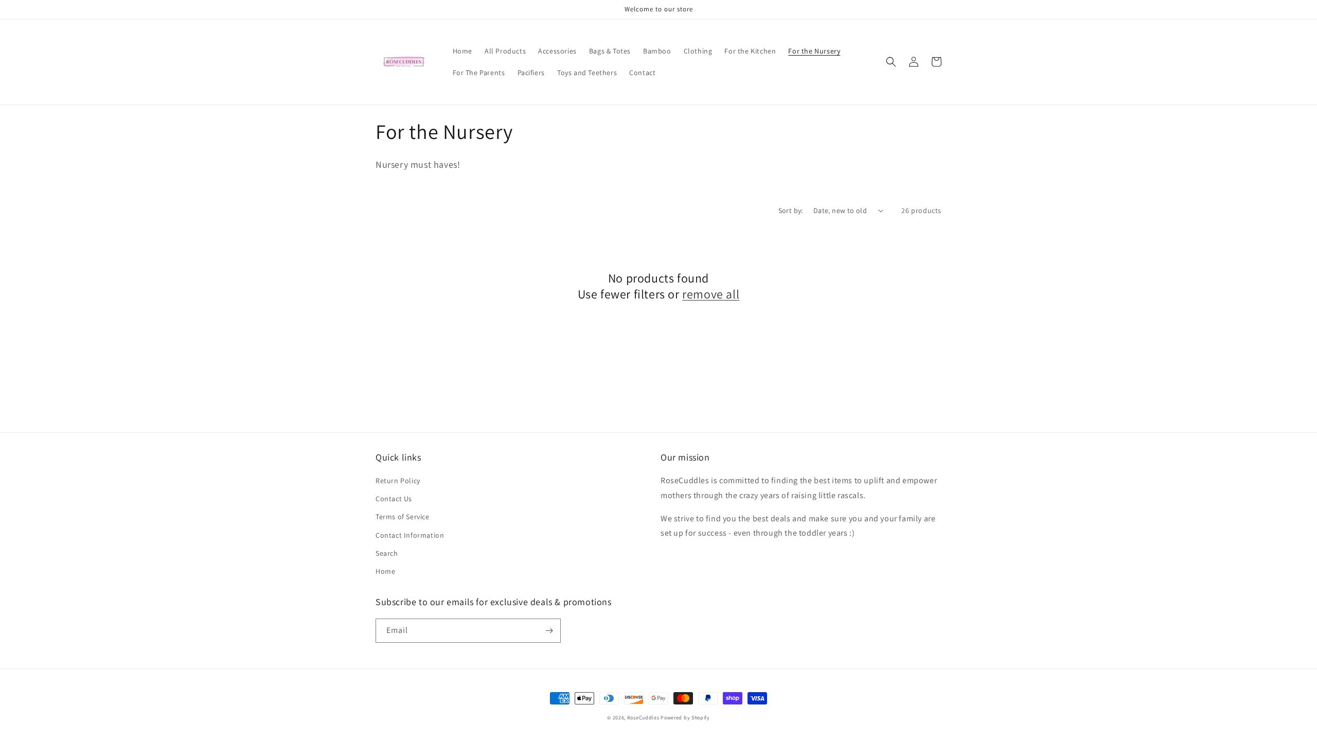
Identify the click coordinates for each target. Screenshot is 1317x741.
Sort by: (790, 210)
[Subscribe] (549, 631)
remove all (710, 294)
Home (385, 571)
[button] (891, 61)
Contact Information (410, 535)
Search (387, 553)
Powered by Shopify (685, 717)
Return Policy (398, 480)
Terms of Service (403, 516)
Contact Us (394, 498)
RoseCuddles (643, 717)
